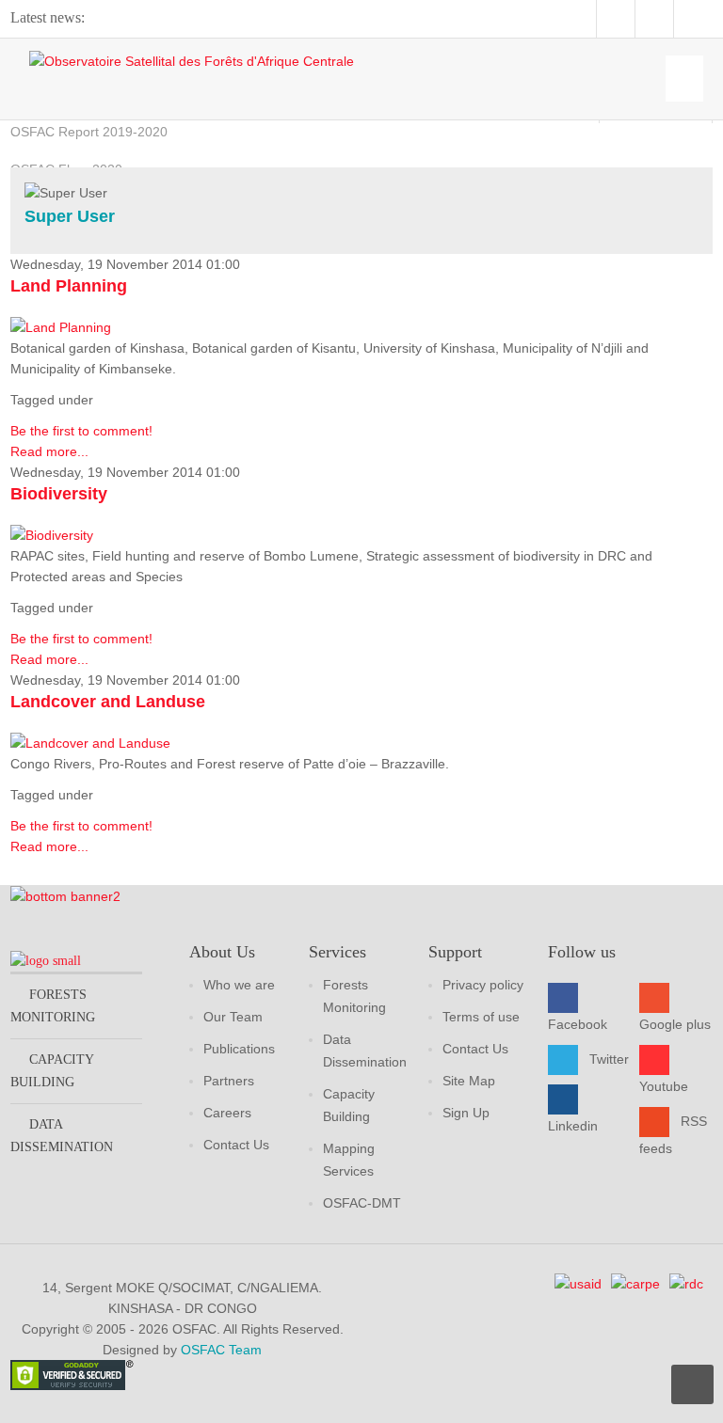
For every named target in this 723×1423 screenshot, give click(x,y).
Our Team (233, 1016)
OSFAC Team (221, 1349)
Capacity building (51, 1070)
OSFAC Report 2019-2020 (89, 131)
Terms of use (481, 1016)
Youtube (663, 1086)
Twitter (609, 1059)
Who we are (239, 984)
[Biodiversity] (51, 534)
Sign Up (466, 1112)
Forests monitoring (52, 1006)
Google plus (675, 1024)
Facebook (577, 1024)
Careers (227, 1112)
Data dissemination (61, 1135)
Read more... (49, 451)
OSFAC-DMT (362, 1202)
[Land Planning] (60, 326)
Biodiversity (58, 493)
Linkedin (573, 1125)
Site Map (468, 1080)
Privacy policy (482, 984)
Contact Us (236, 1144)
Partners (228, 1080)
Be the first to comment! (81, 430)
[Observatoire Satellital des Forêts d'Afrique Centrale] (191, 60)
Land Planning (68, 286)
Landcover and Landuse (107, 701)
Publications (239, 1048)
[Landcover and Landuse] (90, 742)
